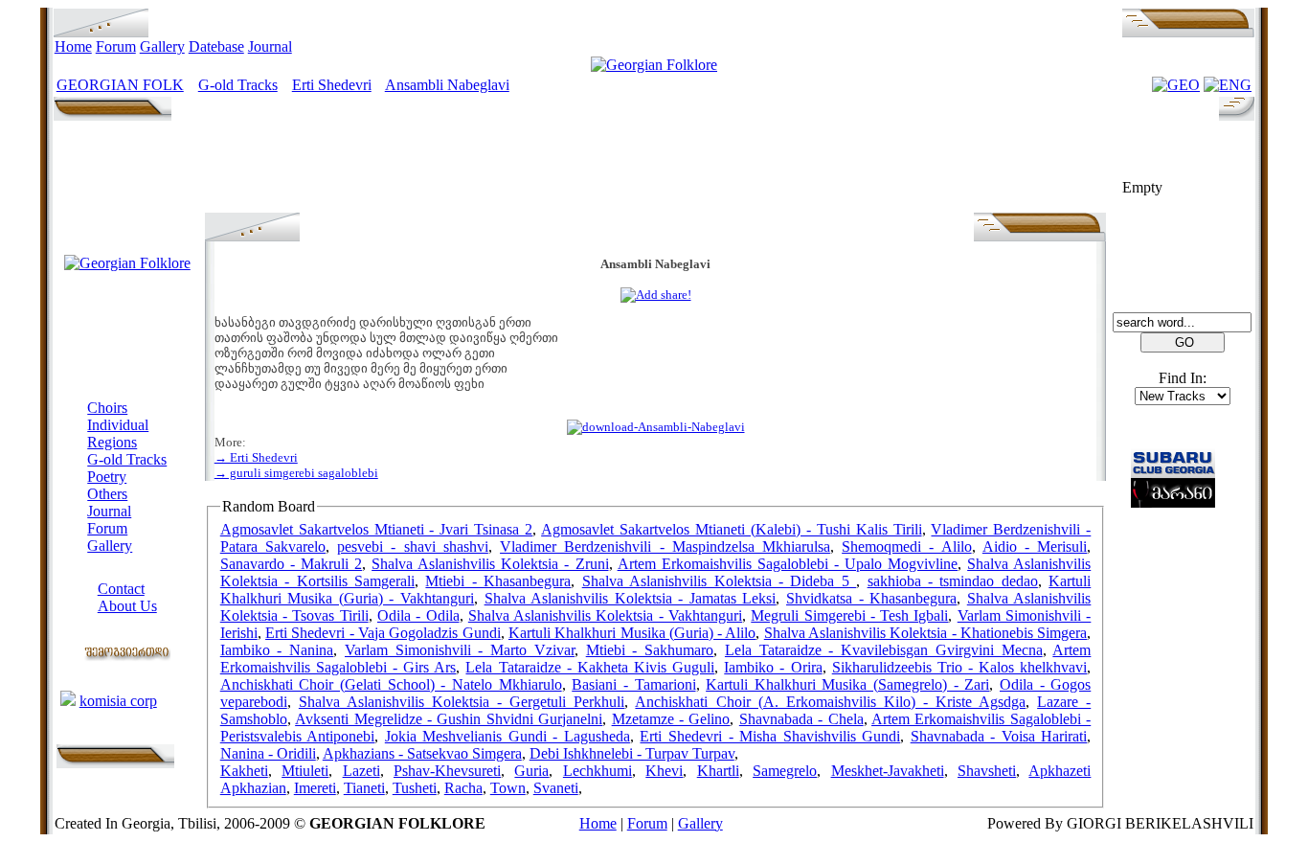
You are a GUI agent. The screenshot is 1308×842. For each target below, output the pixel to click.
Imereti (315, 788)
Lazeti (361, 770)
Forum (116, 46)
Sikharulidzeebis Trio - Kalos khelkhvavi (960, 667)
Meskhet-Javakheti (887, 770)
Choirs (107, 407)
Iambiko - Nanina (276, 650)
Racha (463, 788)
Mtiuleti (305, 770)
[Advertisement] (655, 169)
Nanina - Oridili (268, 753)
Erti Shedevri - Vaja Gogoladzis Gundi (383, 633)
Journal (270, 46)
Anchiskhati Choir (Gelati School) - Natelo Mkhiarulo (391, 684)
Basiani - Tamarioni (633, 684)
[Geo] (1176, 85)
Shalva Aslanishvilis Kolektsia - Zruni (490, 564)
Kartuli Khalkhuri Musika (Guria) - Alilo (632, 633)
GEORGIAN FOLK (120, 85)
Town (508, 788)
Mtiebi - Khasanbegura (498, 581)
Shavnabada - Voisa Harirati (999, 736)
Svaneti (555, 788)
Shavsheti (987, 770)
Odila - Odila (418, 615)
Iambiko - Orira (773, 667)
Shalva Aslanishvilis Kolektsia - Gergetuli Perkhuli (461, 702)
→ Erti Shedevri (256, 457)
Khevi (664, 770)
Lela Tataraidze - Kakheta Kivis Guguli (589, 667)
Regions (112, 442)
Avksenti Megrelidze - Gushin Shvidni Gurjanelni (448, 719)
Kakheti (244, 770)
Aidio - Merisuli (1034, 546)
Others (107, 494)
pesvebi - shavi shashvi (412, 546)
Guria (531, 770)
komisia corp (118, 701)
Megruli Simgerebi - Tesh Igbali (849, 615)
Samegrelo (785, 770)
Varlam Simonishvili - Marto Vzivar (460, 650)
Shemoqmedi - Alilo (906, 546)
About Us (127, 606)
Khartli (718, 770)
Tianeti (364, 788)
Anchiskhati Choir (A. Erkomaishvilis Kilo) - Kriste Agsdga (830, 702)
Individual (117, 425)
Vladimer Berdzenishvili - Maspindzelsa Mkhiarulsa (665, 546)
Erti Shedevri (332, 85)
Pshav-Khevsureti (447, 770)
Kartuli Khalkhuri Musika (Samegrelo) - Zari (847, 684)
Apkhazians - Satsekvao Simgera (422, 753)
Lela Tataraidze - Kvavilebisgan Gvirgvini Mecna (884, 650)
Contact (121, 588)
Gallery (162, 46)
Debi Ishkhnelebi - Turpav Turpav (632, 753)
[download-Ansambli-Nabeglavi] (656, 427)
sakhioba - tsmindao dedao (953, 581)
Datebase (216, 46)
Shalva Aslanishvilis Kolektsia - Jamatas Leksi (631, 598)
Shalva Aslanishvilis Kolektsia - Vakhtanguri (605, 615)
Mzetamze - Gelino (671, 719)
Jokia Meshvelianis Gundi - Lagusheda (507, 736)
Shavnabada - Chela (801, 719)
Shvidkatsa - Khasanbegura (871, 598)
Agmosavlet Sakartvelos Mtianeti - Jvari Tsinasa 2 (376, 529)
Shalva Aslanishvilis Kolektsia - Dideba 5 (719, 581)
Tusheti (415, 788)
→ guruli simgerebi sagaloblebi (296, 473)
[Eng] (1228, 85)
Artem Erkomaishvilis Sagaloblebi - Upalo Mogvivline (788, 564)
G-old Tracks (238, 85)
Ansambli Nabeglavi (447, 85)
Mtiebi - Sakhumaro (649, 650)
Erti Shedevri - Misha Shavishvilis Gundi (770, 736)
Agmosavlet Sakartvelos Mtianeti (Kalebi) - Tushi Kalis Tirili (731, 529)
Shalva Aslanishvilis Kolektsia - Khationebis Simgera (926, 633)
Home (73, 46)
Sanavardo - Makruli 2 (291, 564)
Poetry (106, 476)
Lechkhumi (597, 770)
